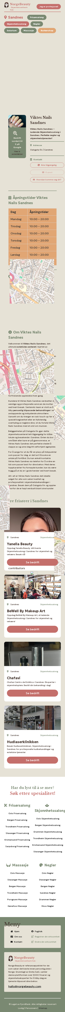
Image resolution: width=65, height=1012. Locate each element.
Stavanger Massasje (17, 879)
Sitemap (43, 1008)
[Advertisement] (32, 69)
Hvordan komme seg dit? (48, 179)
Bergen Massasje (17, 886)
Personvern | (31, 1008)
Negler (36, 24)
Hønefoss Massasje (17, 906)
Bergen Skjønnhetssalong (47, 825)
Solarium (12, 30)
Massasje (29, 30)
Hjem (16, 931)
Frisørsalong (37, 17)
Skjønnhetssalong (16, 24)
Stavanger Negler (47, 879)
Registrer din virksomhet (47, 936)
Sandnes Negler (48, 893)
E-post (49, 172)
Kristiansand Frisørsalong (17, 839)
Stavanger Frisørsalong (17, 833)
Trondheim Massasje (17, 893)
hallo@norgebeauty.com (24, 986)
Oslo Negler (48, 873)
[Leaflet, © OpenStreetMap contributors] (32, 302)
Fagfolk (38, 931)
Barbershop (47, 30)
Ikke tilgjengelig (49, 165)
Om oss (18, 936)
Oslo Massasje (17, 873)
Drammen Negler (47, 899)
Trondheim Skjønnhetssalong (48, 838)
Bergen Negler (48, 886)
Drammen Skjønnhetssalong (48, 831)
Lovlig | (21, 1008)
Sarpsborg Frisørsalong (17, 846)
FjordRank (25, 1004)
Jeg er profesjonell (48, 6)
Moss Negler (48, 906)
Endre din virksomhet (45, 941)
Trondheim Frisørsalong (17, 826)
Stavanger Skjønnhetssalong (48, 851)
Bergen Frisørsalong (17, 820)
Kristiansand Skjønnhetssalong (48, 845)
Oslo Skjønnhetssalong (47, 818)
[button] (36, 581)
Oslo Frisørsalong (17, 813)
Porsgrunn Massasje (17, 899)
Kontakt (18, 941)
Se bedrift (32, 562)
